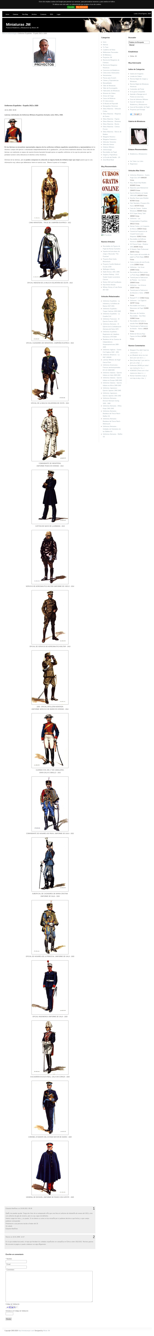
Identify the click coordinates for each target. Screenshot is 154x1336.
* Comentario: (10, 1270)
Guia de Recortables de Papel (139, 107)
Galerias (15, 14)
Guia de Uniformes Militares (139, 99)
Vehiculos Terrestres (109, 142)
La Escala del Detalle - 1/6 (111, 157)
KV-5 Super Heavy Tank (138, 213)
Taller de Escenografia (110, 88)
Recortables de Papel (110, 152)
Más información (81, 7)
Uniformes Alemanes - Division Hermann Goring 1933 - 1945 (111, 400)
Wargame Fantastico (109, 139)
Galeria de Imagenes (137, 74)
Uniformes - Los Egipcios (138, 300)
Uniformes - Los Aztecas (138, 285)
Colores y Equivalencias (111, 80)
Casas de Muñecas (109, 98)
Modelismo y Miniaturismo (138, 154)
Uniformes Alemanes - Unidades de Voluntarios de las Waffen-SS (112, 429)
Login (58, 14)
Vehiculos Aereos (108, 144)
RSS (51, 14)
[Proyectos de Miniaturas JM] (44, 66)
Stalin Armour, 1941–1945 (111, 272)
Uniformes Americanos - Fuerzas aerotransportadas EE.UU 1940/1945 (111, 367)
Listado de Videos (136, 76)
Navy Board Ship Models (138, 183)
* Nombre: (9, 1259)
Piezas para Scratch (109, 78)
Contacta (43, 14)
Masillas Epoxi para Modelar (139, 198)
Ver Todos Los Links (136, 161)
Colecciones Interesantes (111, 73)
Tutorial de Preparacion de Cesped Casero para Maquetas (138, 234)
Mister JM (46, 1330)
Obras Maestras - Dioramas (112, 121)
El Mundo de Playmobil (110, 103)
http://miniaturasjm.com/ (26, 1330)
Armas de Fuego (108, 96)
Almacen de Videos (109, 93)
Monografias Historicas (110, 106)
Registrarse (133, 164)
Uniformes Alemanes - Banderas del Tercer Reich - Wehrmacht (112, 421)
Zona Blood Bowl (108, 160)
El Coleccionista (108, 101)
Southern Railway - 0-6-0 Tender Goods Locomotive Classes (111, 277)
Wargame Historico (109, 137)
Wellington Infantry (109, 269)
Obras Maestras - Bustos (111, 124)
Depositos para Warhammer (139, 188)
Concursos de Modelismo (111, 70)
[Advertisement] (49, 82)
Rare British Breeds (109, 285)
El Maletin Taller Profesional (139, 249)
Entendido (71, 7)
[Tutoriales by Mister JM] (110, 213)
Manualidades (107, 83)
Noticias (105, 45)
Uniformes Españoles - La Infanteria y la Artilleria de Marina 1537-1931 (111, 303)
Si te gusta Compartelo (137, 92)
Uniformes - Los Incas (137, 267)
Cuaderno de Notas (109, 50)
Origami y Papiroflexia (110, 155)
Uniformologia (11, 33)
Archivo (34, 14)
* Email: (8, 1264)
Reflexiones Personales (110, 52)
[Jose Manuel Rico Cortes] (106, 235)
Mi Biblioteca (107, 55)
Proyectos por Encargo (137, 109)
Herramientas (107, 75)
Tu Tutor (105, 47)
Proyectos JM (107, 57)
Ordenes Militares (108, 147)
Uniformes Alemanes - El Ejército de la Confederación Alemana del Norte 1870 (112, 326)
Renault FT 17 (134, 298)
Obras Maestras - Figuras (111, 119)
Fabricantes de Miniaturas (111, 91)
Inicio (7, 14)
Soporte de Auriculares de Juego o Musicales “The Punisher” (111, 254)
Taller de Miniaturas (109, 85)
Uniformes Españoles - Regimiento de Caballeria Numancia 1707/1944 (111, 334)
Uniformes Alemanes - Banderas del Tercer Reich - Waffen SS (112, 413)
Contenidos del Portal (137, 89)
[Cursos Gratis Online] (110, 192)
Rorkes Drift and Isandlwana (112, 282)
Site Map (25, 14)
